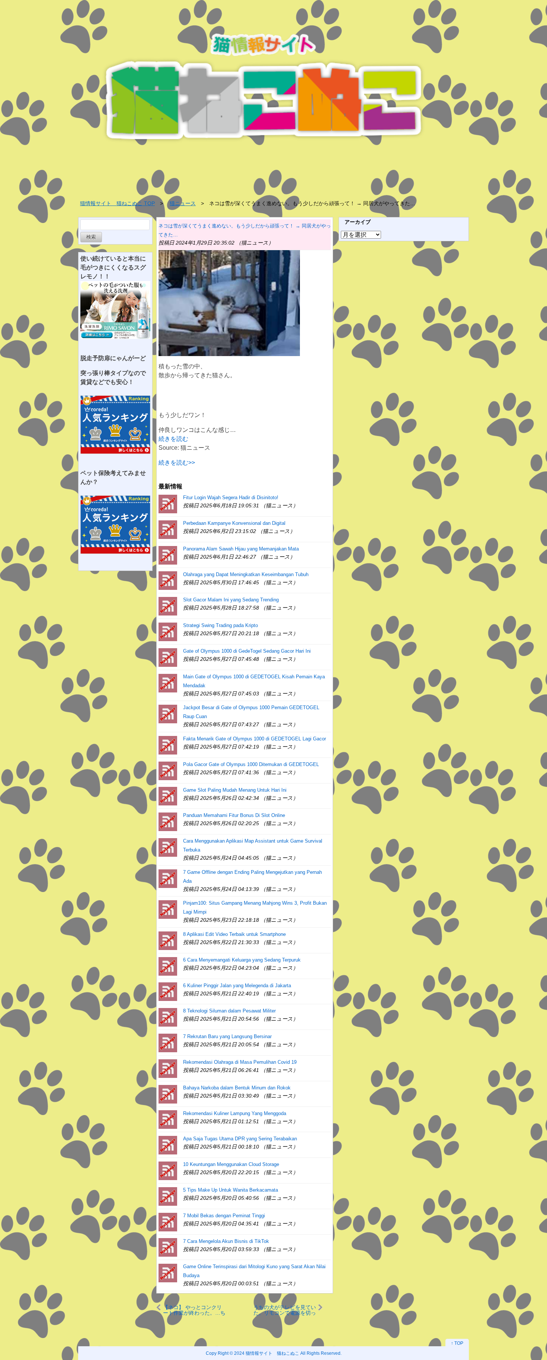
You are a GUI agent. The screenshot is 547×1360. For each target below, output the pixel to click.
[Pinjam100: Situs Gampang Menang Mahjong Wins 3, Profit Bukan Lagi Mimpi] (168, 909)
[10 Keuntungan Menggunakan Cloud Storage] (168, 1170)
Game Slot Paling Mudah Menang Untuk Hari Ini (235, 790)
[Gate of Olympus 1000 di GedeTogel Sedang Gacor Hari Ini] (168, 657)
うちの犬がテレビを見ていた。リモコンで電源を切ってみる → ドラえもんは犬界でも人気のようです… (284, 1310)
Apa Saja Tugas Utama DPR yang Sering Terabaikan (240, 1138)
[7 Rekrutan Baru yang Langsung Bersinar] (168, 1042)
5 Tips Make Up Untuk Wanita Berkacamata (230, 1190)
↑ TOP (457, 1343)
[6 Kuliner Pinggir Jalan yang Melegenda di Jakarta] (168, 991)
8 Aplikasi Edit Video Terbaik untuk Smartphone (234, 934)
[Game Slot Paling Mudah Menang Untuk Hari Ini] (168, 796)
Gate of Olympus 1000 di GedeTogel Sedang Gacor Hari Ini (247, 651)
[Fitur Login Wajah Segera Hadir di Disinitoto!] (168, 503)
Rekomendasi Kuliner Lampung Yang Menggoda (234, 1113)
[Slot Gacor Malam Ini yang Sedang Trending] (168, 606)
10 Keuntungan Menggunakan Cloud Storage (231, 1164)
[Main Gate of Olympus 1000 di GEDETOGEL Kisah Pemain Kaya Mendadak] (168, 682)
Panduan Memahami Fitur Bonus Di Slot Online (234, 815)
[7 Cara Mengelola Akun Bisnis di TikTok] (168, 1247)
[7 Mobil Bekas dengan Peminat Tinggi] (168, 1221)
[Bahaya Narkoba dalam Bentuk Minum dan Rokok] (168, 1094)
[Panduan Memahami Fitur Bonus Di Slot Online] (168, 821)
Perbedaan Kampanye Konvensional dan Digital (234, 523)
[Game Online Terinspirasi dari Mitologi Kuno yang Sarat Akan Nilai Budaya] (168, 1272)
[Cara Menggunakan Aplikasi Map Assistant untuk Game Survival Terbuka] (168, 847)
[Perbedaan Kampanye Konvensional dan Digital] (168, 529)
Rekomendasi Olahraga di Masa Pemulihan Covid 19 (240, 1062)
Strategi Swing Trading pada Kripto (220, 625)
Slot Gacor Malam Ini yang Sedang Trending (231, 600)
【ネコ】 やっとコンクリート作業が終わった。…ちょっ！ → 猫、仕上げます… (194, 1310)
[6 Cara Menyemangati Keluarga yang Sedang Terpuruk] (168, 966)
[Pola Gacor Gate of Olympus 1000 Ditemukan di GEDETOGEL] (168, 770)
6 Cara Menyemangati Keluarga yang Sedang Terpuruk (242, 960)
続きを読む (173, 439)
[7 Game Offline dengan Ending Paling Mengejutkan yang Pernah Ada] (168, 878)
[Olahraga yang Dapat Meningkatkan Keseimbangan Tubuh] (168, 580)
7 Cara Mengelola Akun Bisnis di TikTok (226, 1241)
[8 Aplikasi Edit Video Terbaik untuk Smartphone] (168, 940)
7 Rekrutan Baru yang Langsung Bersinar (227, 1036)
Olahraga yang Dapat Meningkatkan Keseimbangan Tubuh (245, 574)
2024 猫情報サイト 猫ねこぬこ (266, 1353)
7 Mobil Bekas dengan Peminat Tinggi (224, 1215)
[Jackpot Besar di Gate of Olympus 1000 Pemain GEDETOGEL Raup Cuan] (168, 713)
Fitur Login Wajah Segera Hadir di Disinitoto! (230, 497)
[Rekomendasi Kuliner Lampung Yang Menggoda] (168, 1119)
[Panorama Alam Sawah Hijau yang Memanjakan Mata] (168, 555)
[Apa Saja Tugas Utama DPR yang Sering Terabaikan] (168, 1144)
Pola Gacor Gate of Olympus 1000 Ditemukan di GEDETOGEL (251, 764)
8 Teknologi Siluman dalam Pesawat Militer (229, 1011)
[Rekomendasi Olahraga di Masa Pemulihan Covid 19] (168, 1068)
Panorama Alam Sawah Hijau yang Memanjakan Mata (241, 549)
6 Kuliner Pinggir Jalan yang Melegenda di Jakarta (237, 985)
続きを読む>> (177, 462)
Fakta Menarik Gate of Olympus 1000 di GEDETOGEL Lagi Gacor (254, 739)
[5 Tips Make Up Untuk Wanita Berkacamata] (168, 1196)
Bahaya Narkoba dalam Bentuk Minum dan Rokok (237, 1088)
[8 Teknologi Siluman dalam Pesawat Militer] (168, 1017)
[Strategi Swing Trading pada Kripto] (168, 631)
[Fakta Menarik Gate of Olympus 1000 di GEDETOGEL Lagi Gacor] (168, 745)
